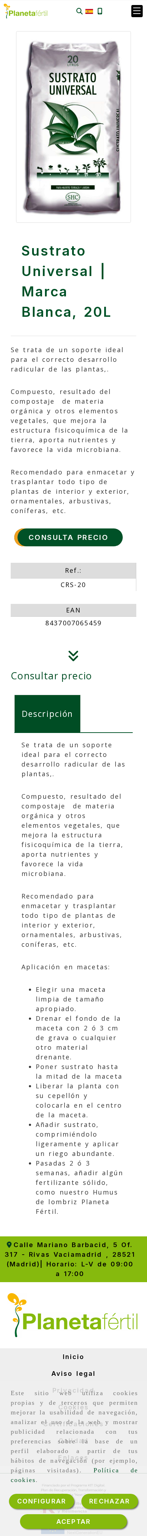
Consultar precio (51, 675)
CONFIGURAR (41, 1501)
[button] (137, 11)
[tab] (47, 714)
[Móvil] (100, 11)
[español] (89, 11)
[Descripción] (73, 658)
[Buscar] (79, 11)
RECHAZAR (109, 1501)
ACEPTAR (73, 1521)
